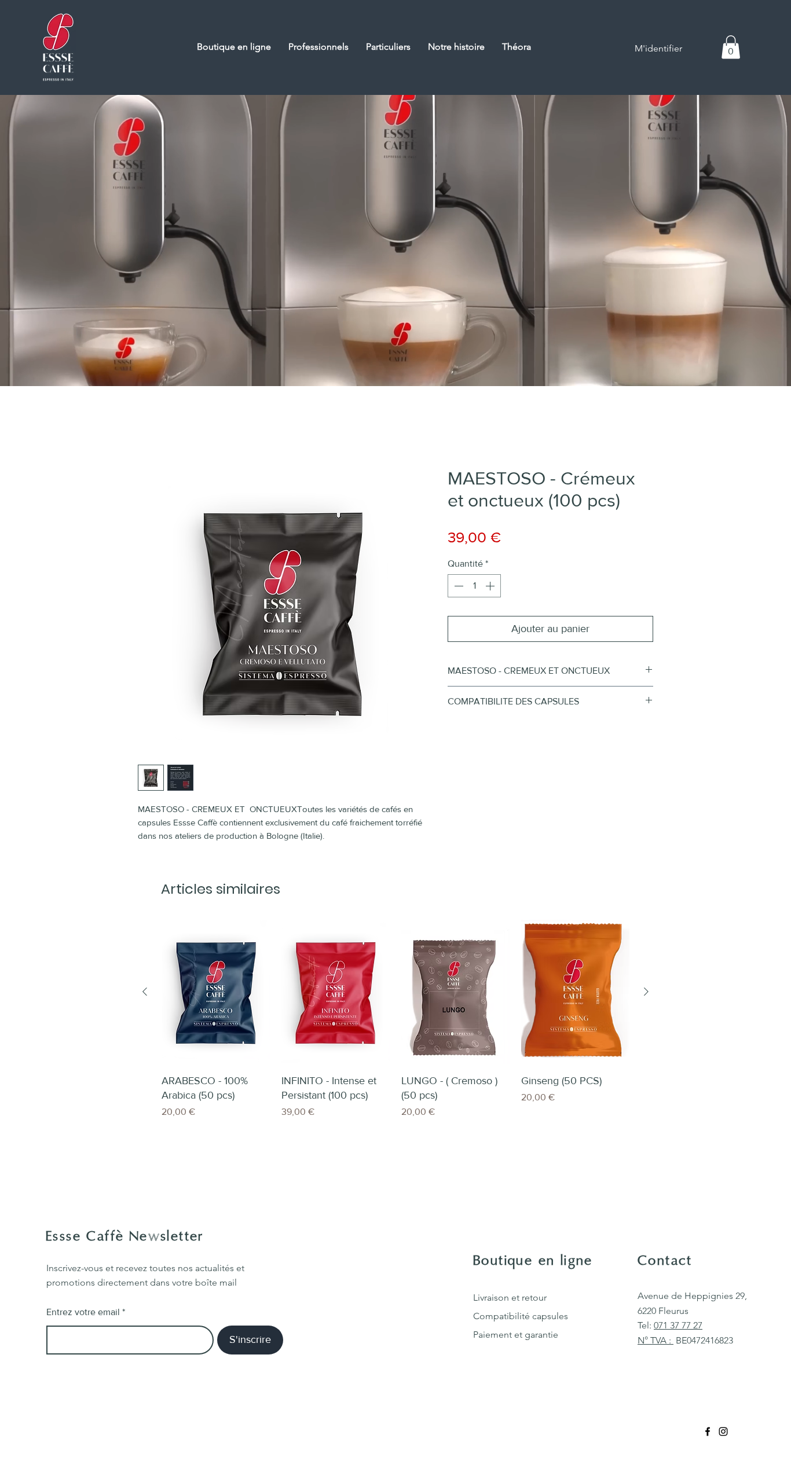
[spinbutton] (474, 588)
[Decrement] (457, 588)
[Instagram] (723, 1434)
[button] (731, 47)
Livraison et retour (510, 1299)
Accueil (153, 427)
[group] (395, 1029)
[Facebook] (707, 1434)
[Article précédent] (145, 994)
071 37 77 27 (678, 1327)
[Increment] (491, 588)
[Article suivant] (646, 994)
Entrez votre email (83, 1314)
